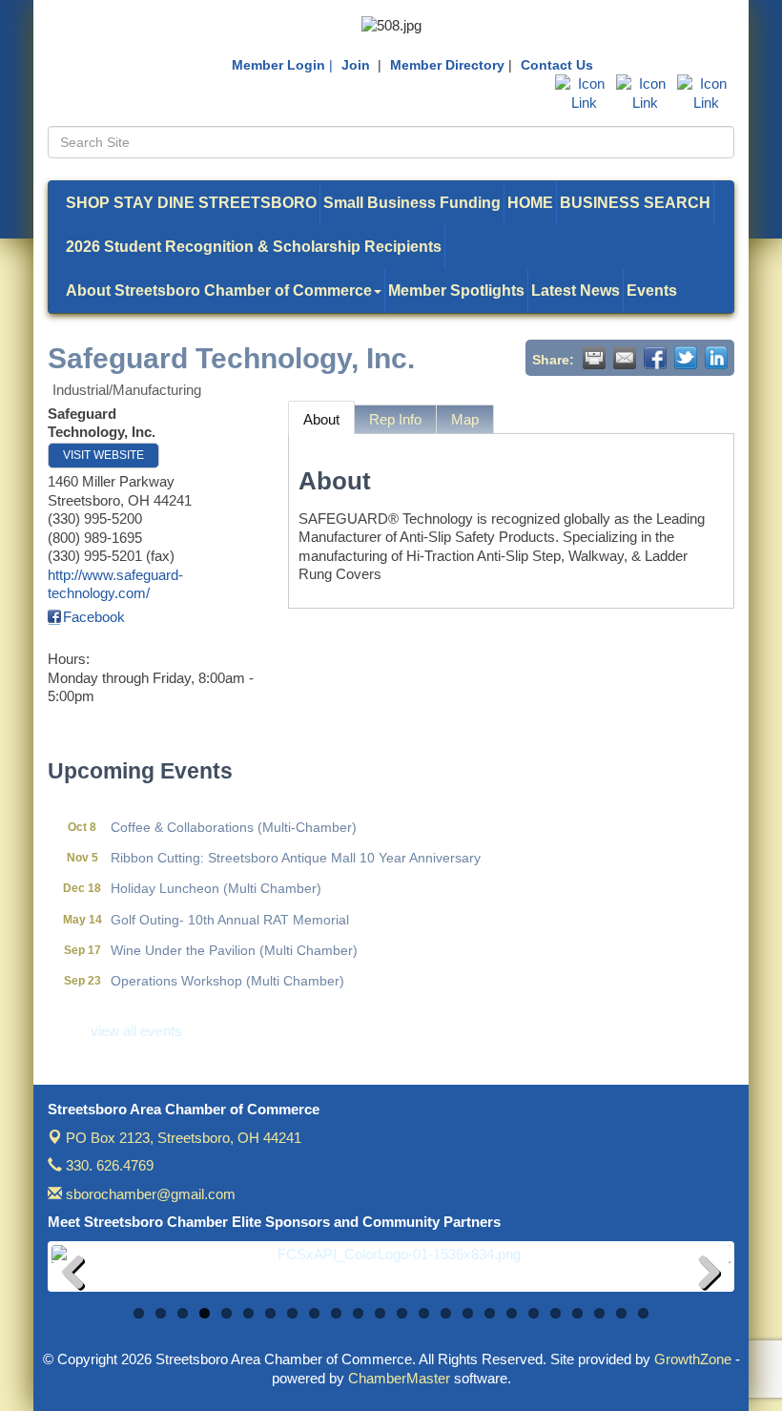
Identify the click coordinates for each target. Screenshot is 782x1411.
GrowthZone (692, 1359)
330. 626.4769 (108, 1165)
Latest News (575, 290)
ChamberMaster (399, 1378)
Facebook (94, 617)
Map (465, 419)
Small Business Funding (412, 203)
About (321, 419)
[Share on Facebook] (655, 357)
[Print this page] (594, 357)
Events (652, 290)
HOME (530, 203)
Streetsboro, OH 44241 (183, 1138)
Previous (80, 1275)
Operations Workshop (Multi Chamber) (227, 969)
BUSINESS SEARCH (635, 203)
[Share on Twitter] (685, 357)
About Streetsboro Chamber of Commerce (219, 290)
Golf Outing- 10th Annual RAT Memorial (230, 908)
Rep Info (395, 419)
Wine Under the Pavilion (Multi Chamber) (234, 938)
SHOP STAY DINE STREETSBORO (191, 203)
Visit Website (103, 455)
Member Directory (447, 65)
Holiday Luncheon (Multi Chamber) (216, 876)
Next (702, 1275)
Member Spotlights (456, 290)
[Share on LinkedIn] (716, 357)
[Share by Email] (624, 357)
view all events (136, 1031)
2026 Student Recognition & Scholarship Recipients (254, 247)
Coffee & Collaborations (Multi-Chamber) (234, 815)
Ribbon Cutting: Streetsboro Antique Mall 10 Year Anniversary (296, 846)
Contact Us (557, 65)
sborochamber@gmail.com (149, 1194)
